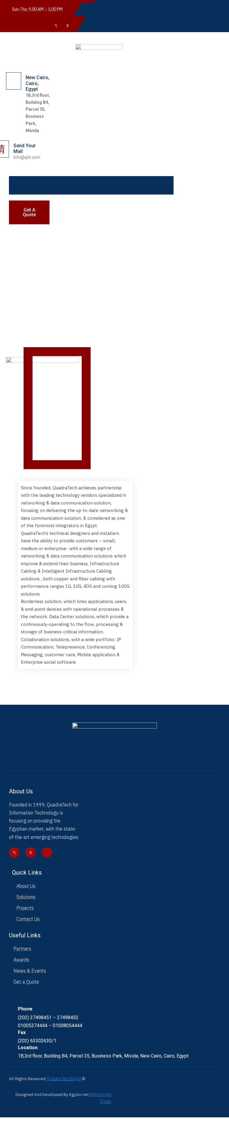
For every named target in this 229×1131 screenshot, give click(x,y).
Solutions (26, 1127)
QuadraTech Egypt (64, 1078)
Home (6, 1127)
